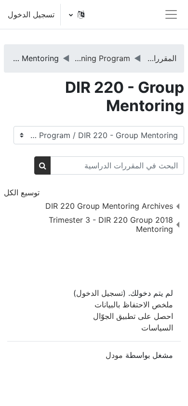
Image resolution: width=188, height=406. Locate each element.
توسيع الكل (22, 192)
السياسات (157, 327)
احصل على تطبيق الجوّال (133, 316)
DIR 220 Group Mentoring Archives (109, 206)
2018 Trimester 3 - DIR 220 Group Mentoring (111, 224)
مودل (114, 355)
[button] (77, 14)
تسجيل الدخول (31, 14)
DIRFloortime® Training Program (102, 58)
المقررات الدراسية (160, 58)
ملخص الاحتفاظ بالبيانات (133, 304)
